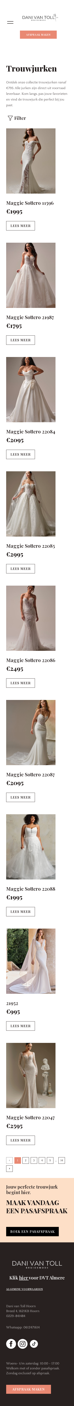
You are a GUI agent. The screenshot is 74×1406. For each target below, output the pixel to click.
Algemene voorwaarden (24, 1289)
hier (24, 1278)
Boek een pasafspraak (32, 1231)
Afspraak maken (38, 34)
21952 (12, 1003)
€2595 (14, 1126)
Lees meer (20, 226)
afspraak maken (28, 1389)
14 (61, 1160)
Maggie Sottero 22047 (30, 1117)
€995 (13, 1011)
